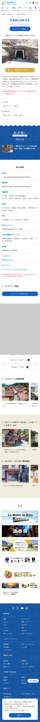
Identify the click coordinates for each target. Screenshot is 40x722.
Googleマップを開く (18, 367)
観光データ (6, 666)
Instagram (27, 608)
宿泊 (22, 627)
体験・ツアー (20, 10)
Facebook (13, 608)
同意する (20, 715)
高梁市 (16, 106)
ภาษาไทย (6, 683)
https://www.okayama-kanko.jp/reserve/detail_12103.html (15, 476)
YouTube (22, 608)
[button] (36, 680)
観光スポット (10, 14)
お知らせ (24, 630)
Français (24, 683)
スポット (14, 10)
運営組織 (6, 644)
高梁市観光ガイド (8, 260)
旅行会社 (6, 661)
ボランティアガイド (27, 633)
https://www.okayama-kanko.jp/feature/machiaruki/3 (15, 395)
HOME (3, 14)
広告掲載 (6, 647)
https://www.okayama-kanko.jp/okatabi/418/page (20, 148)
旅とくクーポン (7, 633)
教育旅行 (24, 661)
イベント (35, 10)
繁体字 (5, 680)
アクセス (6, 630)
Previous (3, 392)
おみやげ (30, 10)
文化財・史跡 (18, 115)
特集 (2, 10)
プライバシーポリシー (28, 644)
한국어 (23, 680)
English (5, 677)
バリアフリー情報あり (20, 29)
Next (37, 392)
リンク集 (24, 647)
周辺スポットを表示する (18, 360)
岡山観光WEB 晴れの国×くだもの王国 (9, 3)
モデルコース (7, 10)
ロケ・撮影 (6, 663)
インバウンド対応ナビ (28, 666)
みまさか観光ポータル (28, 694)
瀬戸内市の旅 (7, 694)
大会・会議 (24, 663)
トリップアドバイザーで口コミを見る (14, 269)
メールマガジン (7, 650)
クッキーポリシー (13, 710)
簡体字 (23, 677)
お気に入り (33, 2)
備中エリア (6, 106)
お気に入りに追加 (21, 70)
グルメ (25, 10)
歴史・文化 (6, 115)
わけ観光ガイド (7, 696)
